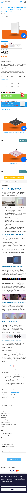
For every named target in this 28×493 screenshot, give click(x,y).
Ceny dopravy (4, 412)
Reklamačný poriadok (5, 422)
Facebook (5, 438)
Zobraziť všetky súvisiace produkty (14, 177)
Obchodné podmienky (5, 419)
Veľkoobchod (3, 417)
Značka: (5, 16)
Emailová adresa (5, 451)
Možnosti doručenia (5, 59)
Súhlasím (13, 489)
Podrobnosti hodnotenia (17, 15)
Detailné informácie (5, 79)
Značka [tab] (23, 182)
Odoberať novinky (14, 459)
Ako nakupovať (4, 415)
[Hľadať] (17, 1)
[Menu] (24, 1)
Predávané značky (5, 408)
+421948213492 (6, 435)
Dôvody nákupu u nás (5, 413)
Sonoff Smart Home (14, 392)
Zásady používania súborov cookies (8, 424)
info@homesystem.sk (7, 433)
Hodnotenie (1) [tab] (13, 182)
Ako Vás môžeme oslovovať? (8, 446)
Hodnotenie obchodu (5, 410)
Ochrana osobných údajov (6, 421)
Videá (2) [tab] (7, 182)
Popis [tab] (3, 182)
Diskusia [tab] (19, 182)
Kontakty (3, 426)
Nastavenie (13, 485)
